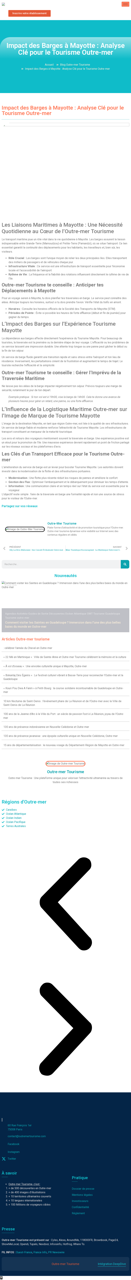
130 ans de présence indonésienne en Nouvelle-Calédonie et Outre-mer (46, 727)
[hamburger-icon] (125, 4)
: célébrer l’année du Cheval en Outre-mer (27, 648)
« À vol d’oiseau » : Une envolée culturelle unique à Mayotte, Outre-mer (45, 666)
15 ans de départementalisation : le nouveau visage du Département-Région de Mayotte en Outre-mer (63, 745)
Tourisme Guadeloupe (106, 613)
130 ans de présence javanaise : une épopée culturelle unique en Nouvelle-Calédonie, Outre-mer (60, 736)
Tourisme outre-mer (17, 617)
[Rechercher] (125, 564)
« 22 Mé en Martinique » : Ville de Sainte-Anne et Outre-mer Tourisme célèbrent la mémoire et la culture (64, 657)
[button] (65, 904)
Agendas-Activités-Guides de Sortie (26, 613)
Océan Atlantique (75, 613)
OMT (90, 613)
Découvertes (56, 613)
